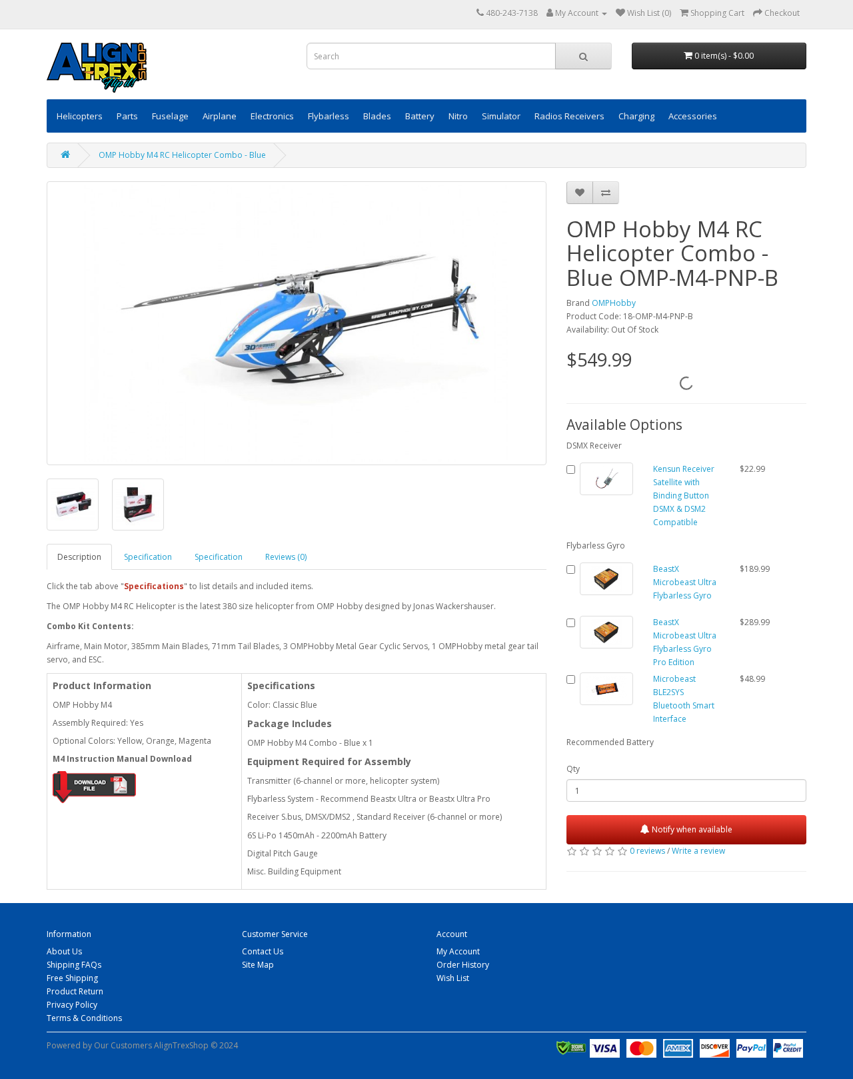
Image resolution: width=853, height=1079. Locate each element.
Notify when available (691, 829)
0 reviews (647, 850)
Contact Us (262, 951)
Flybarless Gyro (595, 545)
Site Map (258, 964)
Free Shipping (72, 978)
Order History (462, 964)
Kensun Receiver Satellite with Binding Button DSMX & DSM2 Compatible (683, 495)
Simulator (501, 116)
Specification (148, 556)
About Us (64, 951)
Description (79, 556)
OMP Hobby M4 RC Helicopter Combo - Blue (182, 155)
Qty (573, 768)
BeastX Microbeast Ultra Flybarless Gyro (684, 582)
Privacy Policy (72, 1004)
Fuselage (170, 116)
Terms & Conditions (84, 1018)
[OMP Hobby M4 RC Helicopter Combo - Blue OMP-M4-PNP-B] (296, 323)
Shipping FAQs (74, 964)
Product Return (75, 991)
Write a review (698, 850)
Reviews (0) (286, 556)
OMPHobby (614, 303)
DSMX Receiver (594, 445)
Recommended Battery (610, 742)
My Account (458, 951)
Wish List (452, 978)
